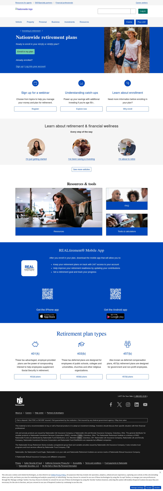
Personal (43, 22)
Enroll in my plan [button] (25, 51)
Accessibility (77, 463)
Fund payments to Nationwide (116, 463)
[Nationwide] (21, 401)
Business (56, 22)
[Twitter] (119, 405)
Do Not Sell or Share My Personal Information (59, 466)
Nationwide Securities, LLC (29, 466)
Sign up (19, 66)
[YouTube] (145, 405)
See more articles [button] (81, 169)
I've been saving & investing (81, 159)
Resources (84, 22)
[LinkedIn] (136, 405)
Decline (157, 487)
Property (30, 22)
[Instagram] (128, 405)
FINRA (79, 435)
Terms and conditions (93, 463)
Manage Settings (137, 487)
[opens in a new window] (47, 295)
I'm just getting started (36, 159)
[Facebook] (110, 405)
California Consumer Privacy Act (57, 463)
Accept (149, 487)
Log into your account (35, 66)
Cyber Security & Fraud (33, 463)
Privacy (18, 463)
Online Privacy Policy (58, 475)
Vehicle (19, 22)
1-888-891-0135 (140, 396)
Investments (70, 22)
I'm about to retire (127, 159)
